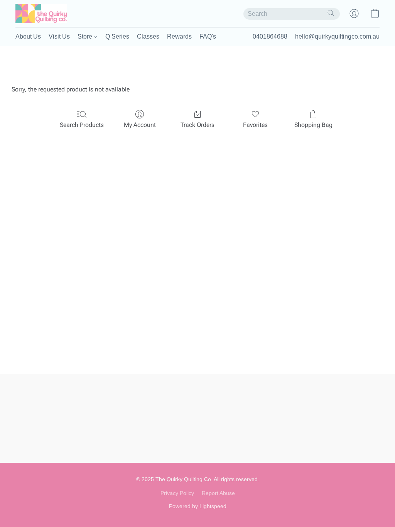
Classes (148, 36)
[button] (41, 13)
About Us (28, 36)
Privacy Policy (177, 493)
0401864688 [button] (270, 36)
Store (86, 36)
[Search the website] (331, 13)
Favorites (255, 124)
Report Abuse (218, 493)
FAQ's (207, 36)
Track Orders (197, 124)
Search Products (82, 124)
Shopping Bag (313, 124)
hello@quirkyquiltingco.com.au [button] (337, 36)
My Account (140, 124)
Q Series (117, 36)
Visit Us (59, 36)
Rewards (179, 36)
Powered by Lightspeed (197, 506)
